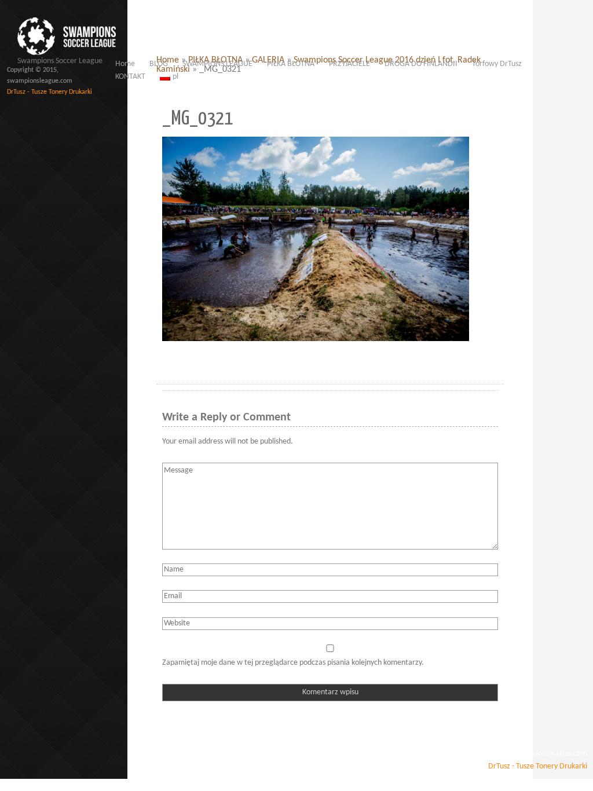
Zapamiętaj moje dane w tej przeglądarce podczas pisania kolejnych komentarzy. (293, 662)
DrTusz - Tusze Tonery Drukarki (49, 92)
